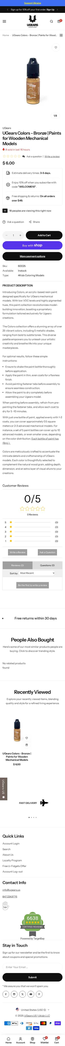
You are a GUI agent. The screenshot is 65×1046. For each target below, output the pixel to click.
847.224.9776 (9, 896)
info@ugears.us (11, 890)
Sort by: (14, 573)
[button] (7, 9)
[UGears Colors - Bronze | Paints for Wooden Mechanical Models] (16, 730)
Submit (32, 977)
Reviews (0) (17, 565)
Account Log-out (12, 871)
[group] (32, 81)
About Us (7, 854)
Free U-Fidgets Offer (14, 866)
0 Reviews (32, 514)
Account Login (11, 843)
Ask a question (34, 156)
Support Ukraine (32, 3)
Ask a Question (47, 552)
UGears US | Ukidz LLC (37, 1015)
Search (6, 849)
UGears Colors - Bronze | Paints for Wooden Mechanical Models (16, 756)
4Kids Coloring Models (31, 275)
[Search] (51, 21)
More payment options (32, 256)
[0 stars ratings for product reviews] (32, 509)
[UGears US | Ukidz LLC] (32, 21)
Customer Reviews (15, 486)
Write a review (52, 156)
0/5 (32, 499)
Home (5, 35)
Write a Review (18, 552)
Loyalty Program (12, 860)
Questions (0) (47, 565)
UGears (6, 128)
